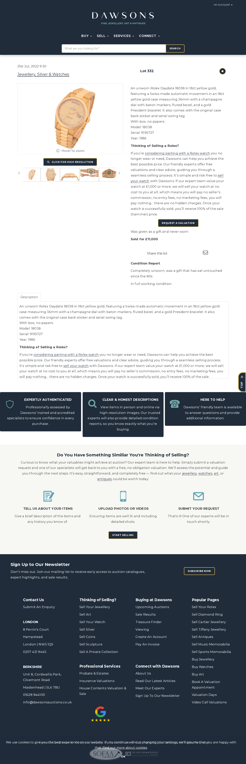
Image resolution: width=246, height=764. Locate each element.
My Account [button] (222, 4)
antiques (104, 479)
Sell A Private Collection (98, 652)
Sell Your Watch (92, 622)
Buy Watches (203, 667)
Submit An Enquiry (39, 607)
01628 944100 (34, 695)
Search (175, 48)
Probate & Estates (94, 673)
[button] (164, 36)
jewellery (189, 473)
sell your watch (76, 366)
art (216, 473)
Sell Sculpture (90, 644)
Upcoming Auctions (152, 607)
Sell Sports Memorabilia (211, 652)
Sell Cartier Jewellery (209, 622)
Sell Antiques (203, 637)
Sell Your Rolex (204, 607)
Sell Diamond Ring (207, 614)
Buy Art (198, 674)
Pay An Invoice (147, 644)
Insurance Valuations (97, 681)
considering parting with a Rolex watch (177, 153)
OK (123, 756)
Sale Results (145, 614)
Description (29, 297)
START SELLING (123, 535)
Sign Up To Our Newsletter (157, 696)
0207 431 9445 (34, 652)
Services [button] (123, 36)
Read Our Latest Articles (155, 681)
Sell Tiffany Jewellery (209, 629)
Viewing (142, 629)
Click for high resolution (72, 162)
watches (205, 473)
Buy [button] (85, 36)
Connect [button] (148, 36)
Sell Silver (87, 629)
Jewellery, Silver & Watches (43, 74)
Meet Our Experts (150, 688)
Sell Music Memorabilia (211, 644)
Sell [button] (102, 36)
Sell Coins (87, 637)
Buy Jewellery (203, 659)
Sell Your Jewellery (94, 607)
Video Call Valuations (209, 702)
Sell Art (85, 614)
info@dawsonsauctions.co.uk (47, 702)
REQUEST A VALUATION (178, 223)
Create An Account (151, 637)
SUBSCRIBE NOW (199, 571)
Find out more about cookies (125, 748)
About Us (143, 673)
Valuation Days (204, 695)
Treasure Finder (148, 622)
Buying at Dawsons (153, 600)
